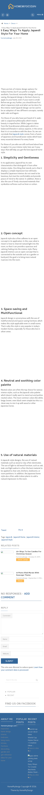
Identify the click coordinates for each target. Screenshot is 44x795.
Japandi (9, 537)
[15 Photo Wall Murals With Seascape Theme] (7, 580)
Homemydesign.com (9, 726)
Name (5, 639)
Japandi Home (19, 537)
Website (6, 654)
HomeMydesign (14, 786)
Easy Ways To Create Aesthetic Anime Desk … (33, 768)
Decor (20, 560)
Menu (39, 15)
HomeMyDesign (26, 790)
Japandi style (18, 134)
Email (5, 646)
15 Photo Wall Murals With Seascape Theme (27, 574)
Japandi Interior (33, 537)
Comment (6, 616)
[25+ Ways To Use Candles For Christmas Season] (7, 558)
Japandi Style (7, 540)
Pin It (21, 530)
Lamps (25, 560)
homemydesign (6, 38)
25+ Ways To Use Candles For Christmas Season (28, 553)
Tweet (3, 530)
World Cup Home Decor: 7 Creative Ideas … (33, 741)
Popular (11, 692)
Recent (10, 695)
